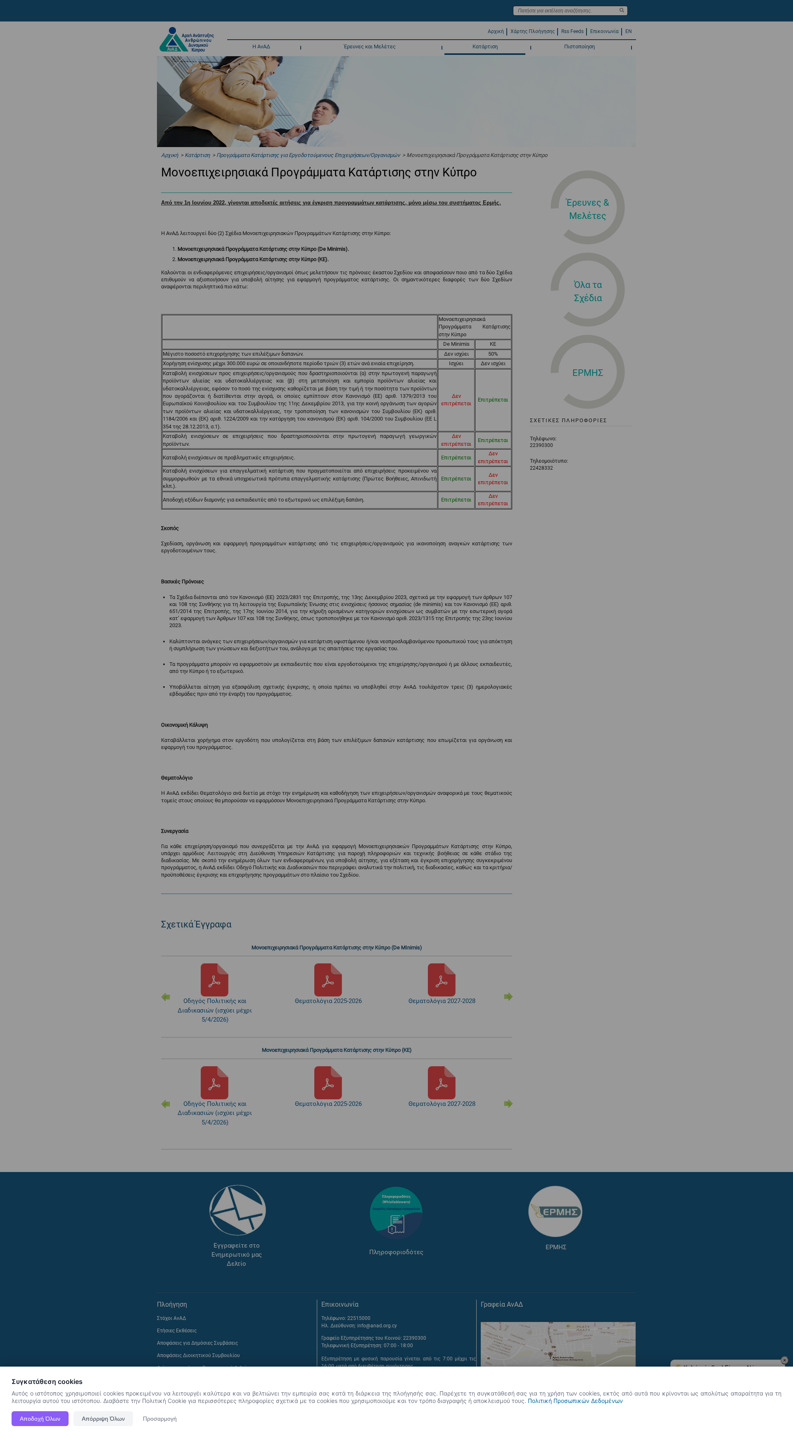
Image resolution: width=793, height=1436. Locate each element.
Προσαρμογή (160, 1418)
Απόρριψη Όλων (103, 1418)
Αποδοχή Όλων (40, 1418)
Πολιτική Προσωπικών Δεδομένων (575, 1400)
